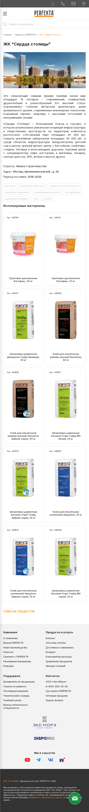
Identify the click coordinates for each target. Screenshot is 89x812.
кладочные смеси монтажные (64, 186)
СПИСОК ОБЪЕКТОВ (18, 611)
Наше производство (15, 647)
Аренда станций (55, 665)
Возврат (50, 652)
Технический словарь (16, 695)
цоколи (47, 199)
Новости (8, 652)
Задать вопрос (55, 700)
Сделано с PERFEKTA (25, 35)
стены (36, 199)
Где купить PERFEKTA (58, 691)
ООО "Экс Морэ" (11, 781)
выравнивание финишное (47, 192)
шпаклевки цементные (32, 186)
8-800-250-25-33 (57, 686)
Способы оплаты (56, 642)
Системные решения (15, 691)
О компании (10, 638)
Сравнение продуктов (59, 661)
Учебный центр (12, 700)
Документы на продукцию (19, 681)
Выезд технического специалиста (15, 706)
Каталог (50, 638)
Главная (7, 35)
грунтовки (10, 186)
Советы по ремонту (14, 686)
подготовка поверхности (17, 192)
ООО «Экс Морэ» (56, 681)
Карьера (8, 665)
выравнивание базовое (16, 199)
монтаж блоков (72, 192)
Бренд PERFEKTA (13, 642)
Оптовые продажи (57, 695)
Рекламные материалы (17, 661)
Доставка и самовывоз (60, 647)
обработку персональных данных (47, 797)
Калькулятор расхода (59, 656)
